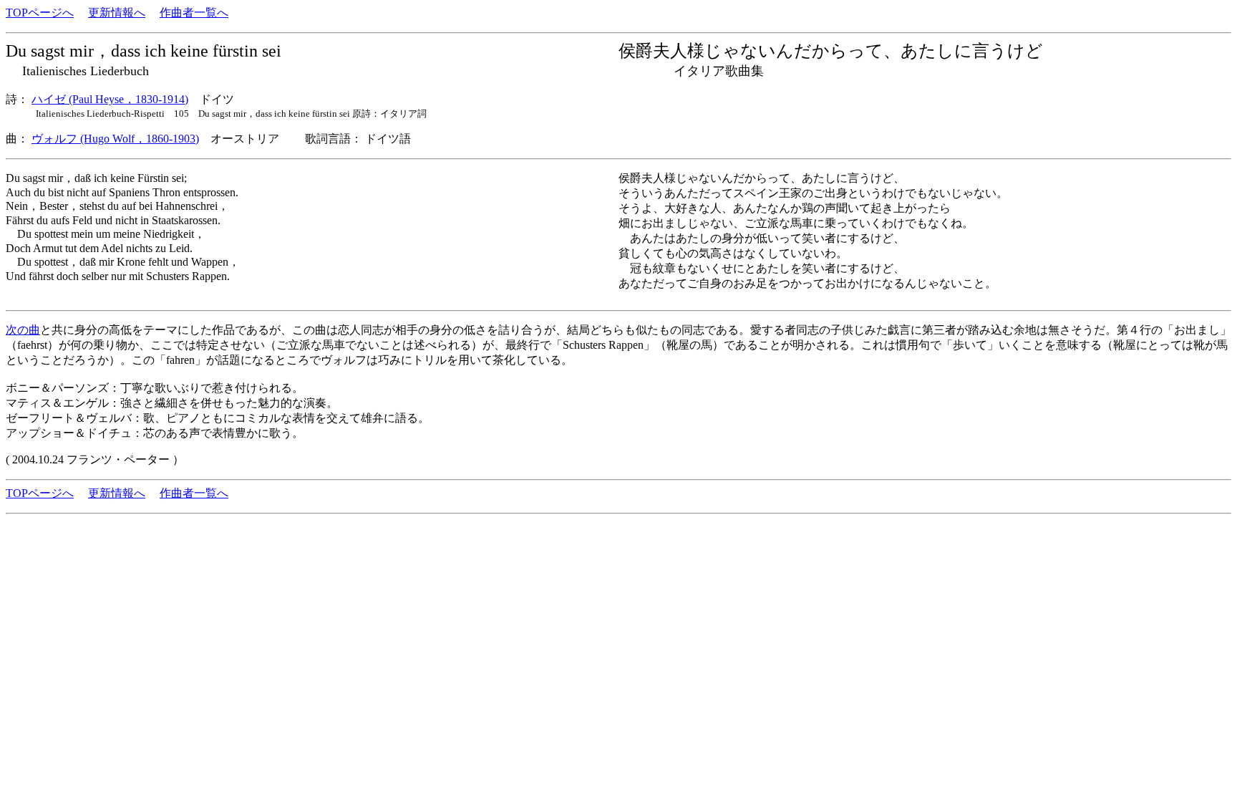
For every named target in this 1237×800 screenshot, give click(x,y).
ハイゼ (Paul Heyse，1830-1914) (109, 99)
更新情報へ (116, 12)
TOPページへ (40, 12)
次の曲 (23, 330)
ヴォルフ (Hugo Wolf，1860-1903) (115, 138)
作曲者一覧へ (194, 12)
